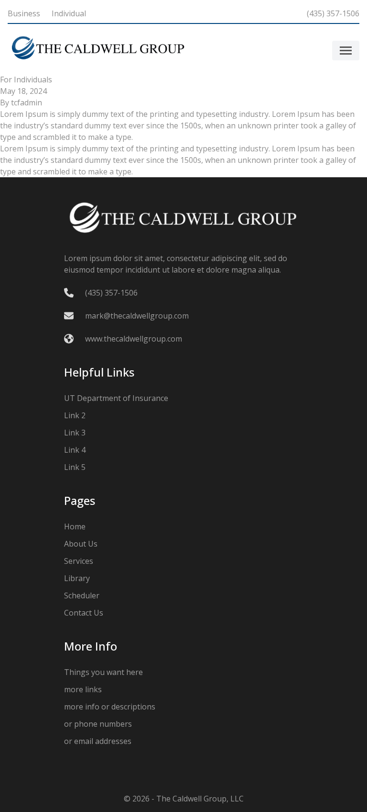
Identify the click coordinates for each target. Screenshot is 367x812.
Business (24, 13)
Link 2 (75, 415)
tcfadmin (26, 102)
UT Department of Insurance (116, 398)
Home (75, 526)
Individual (69, 13)
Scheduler (81, 595)
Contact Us (83, 612)
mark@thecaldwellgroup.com (137, 315)
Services (78, 561)
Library (77, 578)
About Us (80, 543)
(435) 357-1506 (333, 13)
